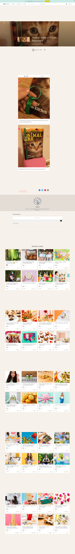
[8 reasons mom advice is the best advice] (29, 459)
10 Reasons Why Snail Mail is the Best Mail (45, 262)
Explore (4, 22)
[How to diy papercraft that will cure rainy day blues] (29, 438)
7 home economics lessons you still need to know (29, 384)
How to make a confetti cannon (60, 262)
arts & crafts (49, 328)
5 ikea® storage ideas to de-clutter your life (12, 466)
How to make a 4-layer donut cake (29, 506)
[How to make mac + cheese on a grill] (13, 438)
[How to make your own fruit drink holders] (45, 276)
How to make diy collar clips (61, 323)
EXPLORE (13, 4)
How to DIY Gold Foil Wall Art (29, 283)
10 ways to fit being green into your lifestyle (61, 283)
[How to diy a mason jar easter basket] (62, 459)
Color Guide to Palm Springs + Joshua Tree (61, 445)
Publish (61, 220)
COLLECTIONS (19, 4)
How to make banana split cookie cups (45, 344)
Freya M (37, 207)
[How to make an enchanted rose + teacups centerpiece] (45, 316)
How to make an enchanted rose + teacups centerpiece (45, 323)
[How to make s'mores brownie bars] (45, 520)
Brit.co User (37, 49)
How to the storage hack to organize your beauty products (45, 446)
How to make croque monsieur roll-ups (27, 323)
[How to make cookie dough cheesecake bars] (13, 316)
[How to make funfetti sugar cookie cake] (45, 377)
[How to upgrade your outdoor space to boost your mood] (45, 459)
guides (8, 22)
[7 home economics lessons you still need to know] (29, 377)
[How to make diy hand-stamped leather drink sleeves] (29, 520)
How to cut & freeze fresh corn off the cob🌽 (12, 262)
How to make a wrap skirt (61, 405)
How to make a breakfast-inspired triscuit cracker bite (61, 527)
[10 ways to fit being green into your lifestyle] (62, 276)
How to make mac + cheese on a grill (12, 445)
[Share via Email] (48, 190)
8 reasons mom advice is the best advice (29, 466)
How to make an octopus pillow (44, 405)
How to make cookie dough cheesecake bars (12, 323)
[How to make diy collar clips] (62, 316)
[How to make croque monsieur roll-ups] (29, 316)
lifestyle (34, 471)
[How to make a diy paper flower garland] (62, 499)
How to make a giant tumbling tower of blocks (12, 527)
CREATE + (25, 4)
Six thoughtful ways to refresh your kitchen (11, 405)
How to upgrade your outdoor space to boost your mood (45, 467)
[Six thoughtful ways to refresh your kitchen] (13, 398)
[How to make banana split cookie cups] (45, 337)
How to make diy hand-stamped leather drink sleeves (28, 528)
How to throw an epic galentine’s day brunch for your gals (12, 345)
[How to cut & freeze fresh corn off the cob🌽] (13, 255)
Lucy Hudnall (11, 265)
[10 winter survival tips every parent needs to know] (13, 276)
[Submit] (66, 4)
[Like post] (44, 50)
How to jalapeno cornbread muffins (29, 405)
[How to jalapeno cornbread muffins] (29, 398)
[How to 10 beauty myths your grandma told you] (13, 377)
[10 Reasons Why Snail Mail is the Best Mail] (45, 255)
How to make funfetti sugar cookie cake (45, 384)
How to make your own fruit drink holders (45, 283)
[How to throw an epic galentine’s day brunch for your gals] (13, 337)
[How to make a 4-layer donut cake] (29, 499)
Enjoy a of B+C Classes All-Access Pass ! (34, 1)
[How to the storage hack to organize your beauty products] (45, 438)
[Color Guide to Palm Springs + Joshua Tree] (62, 438)
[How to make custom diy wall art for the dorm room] (29, 337)
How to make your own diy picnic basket (45, 506)
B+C (26, 265)
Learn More (47, 1)
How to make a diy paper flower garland (61, 506)
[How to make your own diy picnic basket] (45, 499)
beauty (18, 389)
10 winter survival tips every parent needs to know (12, 283)
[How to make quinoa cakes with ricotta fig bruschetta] (62, 377)
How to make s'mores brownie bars (44, 527)
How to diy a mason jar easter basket (60, 466)
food (34, 328)
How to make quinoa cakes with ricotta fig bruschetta (61, 384)
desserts (17, 328)
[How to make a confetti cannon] (62, 255)
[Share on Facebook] (39, 190)
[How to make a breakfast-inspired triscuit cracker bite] (62, 520)
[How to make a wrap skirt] (62, 398)
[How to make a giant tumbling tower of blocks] (13, 520)
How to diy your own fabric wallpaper (61, 344)
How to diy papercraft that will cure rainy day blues (29, 445)
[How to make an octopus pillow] (45, 398)
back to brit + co (31, 4)
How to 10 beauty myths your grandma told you (13, 384)
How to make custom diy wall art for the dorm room (29, 344)
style (67, 328)
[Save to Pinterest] (45, 190)
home (34, 389)
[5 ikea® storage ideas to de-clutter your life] (13, 459)
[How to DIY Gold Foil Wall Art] (29, 276)
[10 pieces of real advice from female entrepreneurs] (13, 499)
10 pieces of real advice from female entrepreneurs (12, 506)
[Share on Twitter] (42, 190)
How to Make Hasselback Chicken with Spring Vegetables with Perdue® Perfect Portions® (28, 263)
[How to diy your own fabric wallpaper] (62, 337)
